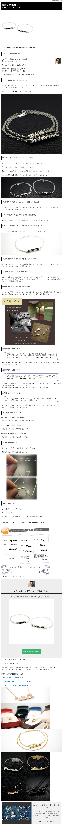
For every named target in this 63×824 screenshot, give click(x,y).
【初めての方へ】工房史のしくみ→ (13, 677)
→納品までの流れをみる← (46, 821)
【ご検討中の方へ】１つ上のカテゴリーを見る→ (17, 681)
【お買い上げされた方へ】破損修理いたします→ (17, 685)
